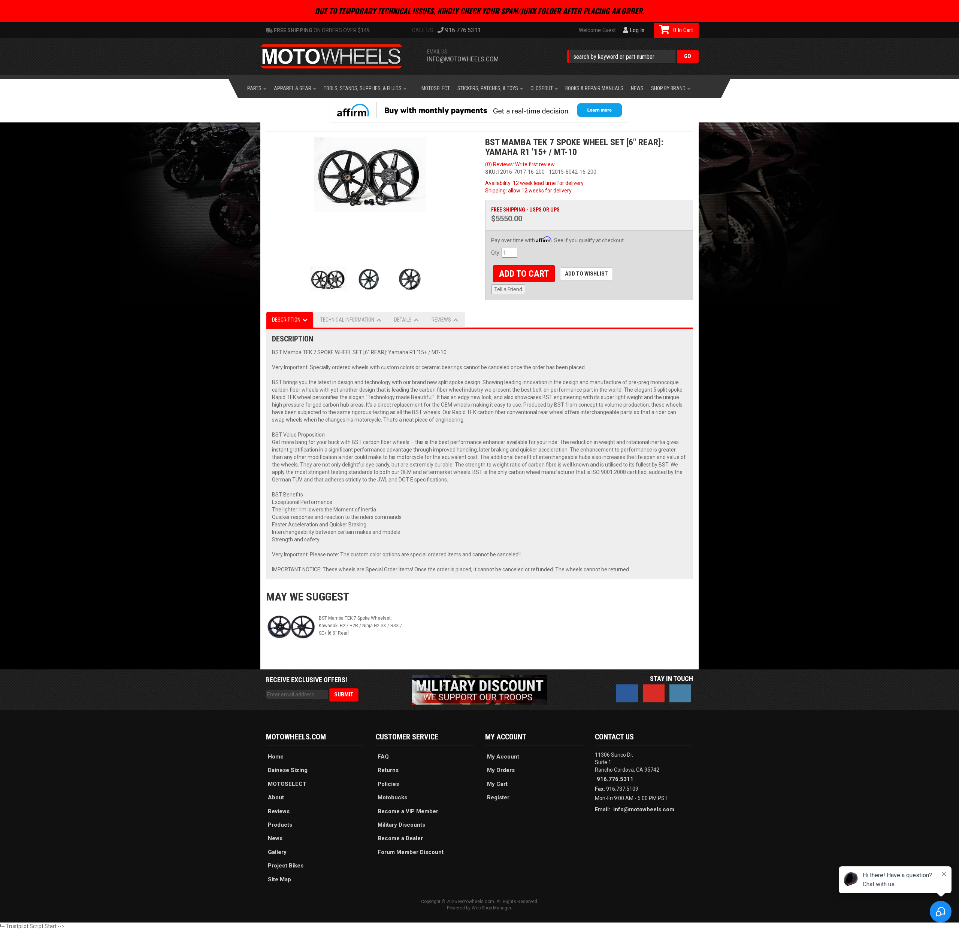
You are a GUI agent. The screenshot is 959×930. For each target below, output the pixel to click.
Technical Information (347, 320)
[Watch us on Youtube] (654, 693)
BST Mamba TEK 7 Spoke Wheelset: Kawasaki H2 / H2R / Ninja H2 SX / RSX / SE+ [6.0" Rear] (360, 626)
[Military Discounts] (479, 689)
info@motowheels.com (463, 59)
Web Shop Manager (491, 908)
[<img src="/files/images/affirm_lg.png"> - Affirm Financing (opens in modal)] (479, 110)
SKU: (491, 172)
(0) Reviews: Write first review (520, 164)
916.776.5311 (615, 779)
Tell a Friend (508, 289)
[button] (633, 56)
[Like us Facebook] (627, 693)
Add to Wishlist (586, 273)
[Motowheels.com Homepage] (337, 56)
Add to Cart (524, 273)
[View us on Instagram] (680, 693)
